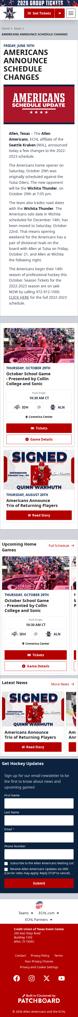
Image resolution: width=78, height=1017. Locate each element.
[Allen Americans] (9, 13)
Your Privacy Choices (39, 961)
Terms (58, 955)
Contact (20, 955)
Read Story (41, 515)
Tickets (41, 428)
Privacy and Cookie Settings (39, 967)
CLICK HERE (19, 297)
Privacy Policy (40, 955)
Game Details (41, 439)
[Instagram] (31, 978)
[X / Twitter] (46, 978)
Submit (39, 883)
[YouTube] (61, 978)
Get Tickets (42, 13)
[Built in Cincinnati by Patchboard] (39, 998)
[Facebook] (16, 978)
